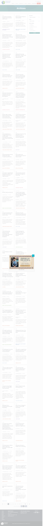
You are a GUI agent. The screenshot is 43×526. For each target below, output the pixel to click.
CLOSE (33, 255)
